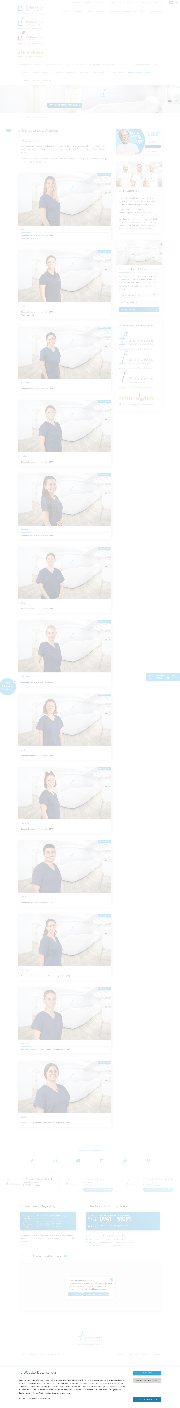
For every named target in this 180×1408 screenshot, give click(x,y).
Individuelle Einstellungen (147, 1399)
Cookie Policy (45, 1398)
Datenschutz (33, 1398)
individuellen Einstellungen (59, 1393)
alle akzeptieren (147, 1373)
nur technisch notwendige (146, 1380)
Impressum (22, 1398)
